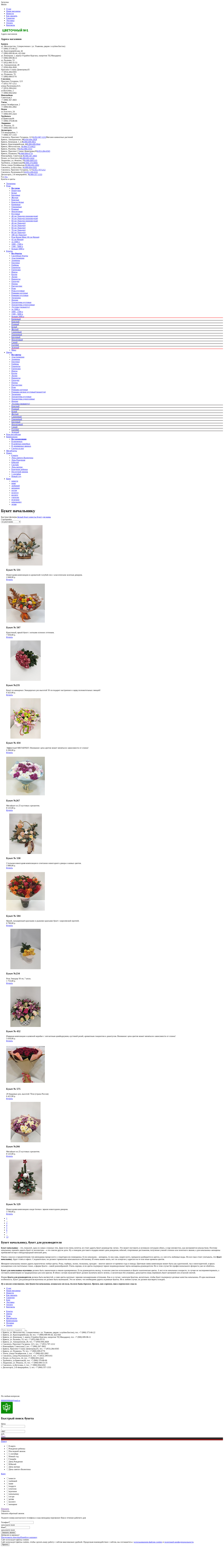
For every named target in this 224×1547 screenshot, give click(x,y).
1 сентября (16, 474)
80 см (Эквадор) (18, 232)
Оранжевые (16, 207)
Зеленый (15, 347)
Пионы (14, 284)
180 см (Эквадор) (19, 235)
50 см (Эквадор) (18, 225)
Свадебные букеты (19, 256)
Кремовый (16, 319)
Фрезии (14, 300)
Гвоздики (15, 263)
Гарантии (10, 18)
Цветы (9, 352)
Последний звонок (19, 472)
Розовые (15, 209)
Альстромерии (17, 258)
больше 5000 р (17, 249)
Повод (9, 453)
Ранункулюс (16, 286)
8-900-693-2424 (27, 158)
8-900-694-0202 (30, 167)
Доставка (10, 20)
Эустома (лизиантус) (20, 307)
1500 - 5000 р (17, 246)
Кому (8, 479)
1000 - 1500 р (17, 244)
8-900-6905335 (30, 160)
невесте (14, 481)
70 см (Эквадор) (18, 230)
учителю (15, 497)
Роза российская (13, 434)
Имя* (3, 1527)
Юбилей (15, 462)
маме (13, 483)
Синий (14, 342)
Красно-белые (17, 202)
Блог (8, 1300)
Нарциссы (15, 279)
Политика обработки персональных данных (20, 1383)
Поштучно (16, 190)
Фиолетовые (17, 211)
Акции (9, 1325)
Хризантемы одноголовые (23, 305)
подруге (15, 493)
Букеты (9, 251)
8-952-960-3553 (25, 149)
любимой (15, 486)
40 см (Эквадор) (18, 223)
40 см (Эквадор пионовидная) (24, 216)
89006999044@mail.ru (10, 1400)
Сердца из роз (17, 448)
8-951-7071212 (39, 170)
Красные (15, 200)
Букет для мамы (44, 517)
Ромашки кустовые (19, 295)
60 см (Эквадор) (18, 228)
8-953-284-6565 (43, 151)
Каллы (14, 274)
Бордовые (15, 195)
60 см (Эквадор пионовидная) (24, 221)
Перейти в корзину (28, 1537)
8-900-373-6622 (28, 146)
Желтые (14, 197)
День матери (17, 467)
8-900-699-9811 (29, 142)
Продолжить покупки (10, 1537)
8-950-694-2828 (30, 139)
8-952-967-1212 (39, 137)
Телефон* (5, 1522)
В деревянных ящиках (21, 446)
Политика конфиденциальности (15, 1374)
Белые (14, 193)
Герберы (15, 265)
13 (7, 1237)
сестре (14, 490)
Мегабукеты (11, 451)
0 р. (6, 177)
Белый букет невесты (27, 517)
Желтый (15, 329)
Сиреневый (16, 332)
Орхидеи (15, 281)
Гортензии (16, 270)
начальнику (16, 502)
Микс (13, 350)
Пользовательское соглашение (14, 1378)
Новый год (16, 476)
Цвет (3, 1436)
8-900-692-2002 (32, 165)
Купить (9, 579)
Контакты (10, 25)
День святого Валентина (22, 458)
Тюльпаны (11, 183)
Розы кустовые (18, 291)
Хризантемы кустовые (21, 302)
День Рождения (18, 460)
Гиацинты (15, 267)
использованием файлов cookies (148, 1542)
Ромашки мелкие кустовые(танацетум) (28, 392)
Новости (10, 13)
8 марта (14, 455)
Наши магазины (13, 11)
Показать (5, 1509)
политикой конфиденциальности (179, 1542)
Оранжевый (16, 334)
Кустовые (15, 214)
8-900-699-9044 (33, 144)
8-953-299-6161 (31, 172)
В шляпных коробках (20, 444)
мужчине (15, 500)
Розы (8, 186)
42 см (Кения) (17, 239)
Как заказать (11, 16)
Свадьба (15, 465)
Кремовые (15, 204)
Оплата (9, 23)
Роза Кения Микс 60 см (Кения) (25, 237)
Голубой (15, 345)
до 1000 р (15, 242)
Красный (15, 321)
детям (13, 504)
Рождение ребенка (19, 469)
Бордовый (15, 337)
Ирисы (14, 272)
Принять (5, 1545)
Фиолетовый (17, 340)
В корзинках (16, 441)
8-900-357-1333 (35, 174)
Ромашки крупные (19, 293)
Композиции (12, 437)
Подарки (10, 1323)
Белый (14, 327)
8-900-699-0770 (26, 153)
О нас (8, 9)
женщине (15, 488)
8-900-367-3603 (30, 156)
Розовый (15, 324)
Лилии (14, 277)
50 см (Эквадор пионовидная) (24, 218)
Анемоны (15, 260)
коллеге (14, 495)
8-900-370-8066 (31, 163)
